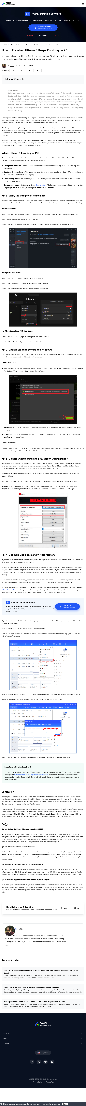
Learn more (56, 1104)
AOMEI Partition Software (9, 45)
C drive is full (41, 185)
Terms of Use (50, 1082)
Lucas (12, 66)
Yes (65, 908)
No (78, 908)
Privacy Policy (37, 1082)
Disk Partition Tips (23, 45)
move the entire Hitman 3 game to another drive (31, 775)
